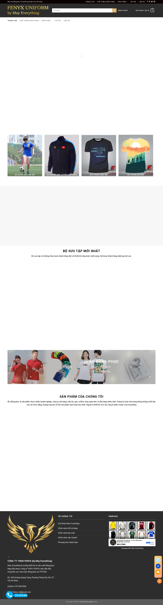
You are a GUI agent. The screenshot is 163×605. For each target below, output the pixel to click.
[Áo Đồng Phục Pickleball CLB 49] (129, 275)
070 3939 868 (21, 595)
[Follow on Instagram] (149, 2)
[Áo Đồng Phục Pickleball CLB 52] (17, 275)
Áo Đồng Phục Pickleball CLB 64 (54, 332)
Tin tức (133, 2)
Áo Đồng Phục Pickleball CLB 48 (17, 332)
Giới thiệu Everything (106, 2)
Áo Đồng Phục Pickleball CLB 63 (92, 332)
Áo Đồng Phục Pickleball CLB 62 (130, 332)
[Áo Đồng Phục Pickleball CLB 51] (54, 275)
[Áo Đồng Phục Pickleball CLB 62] (129, 314)
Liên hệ (142, 2)
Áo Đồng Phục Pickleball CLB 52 (17, 293)
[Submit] (114, 10)
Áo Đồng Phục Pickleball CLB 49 (130, 293)
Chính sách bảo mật (66, 533)
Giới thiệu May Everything (68, 523)
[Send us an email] (154, 2)
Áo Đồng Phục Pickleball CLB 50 (92, 293)
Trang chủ (90, 2)
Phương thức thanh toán (68, 542)
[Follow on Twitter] (152, 2)
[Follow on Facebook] (147, 2)
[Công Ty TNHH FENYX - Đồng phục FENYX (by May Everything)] (28, 10)
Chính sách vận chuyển (67, 537)
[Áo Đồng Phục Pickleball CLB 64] (54, 314)
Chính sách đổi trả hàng (68, 528)
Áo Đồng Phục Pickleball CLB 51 (54, 293)
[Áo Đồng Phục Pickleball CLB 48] (17, 314)
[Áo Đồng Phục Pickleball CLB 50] (92, 275)
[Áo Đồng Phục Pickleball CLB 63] (92, 314)
